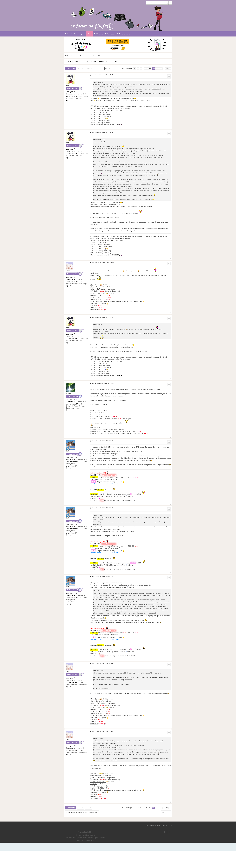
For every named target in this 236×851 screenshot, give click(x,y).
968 (75, 277)
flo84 (67, 451)
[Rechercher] (167, 3)
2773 (75, 399)
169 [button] (150, 68)
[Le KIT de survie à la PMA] (118, 51)
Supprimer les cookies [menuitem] (157, 825)
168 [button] (146, 68)
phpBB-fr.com (89, 840)
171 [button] (157, 68)
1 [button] (140, 68)
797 (75, 92)
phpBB (78, 838)
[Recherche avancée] (170, 3)
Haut (170, 825)
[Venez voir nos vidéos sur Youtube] (169, 832)
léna (67, 85)
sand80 (68, 393)
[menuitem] (98, 33)
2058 (75, 457)
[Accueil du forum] (118, 18)
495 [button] (167, 68)
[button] (134, 68)
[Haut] (170, 128)
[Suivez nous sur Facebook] (160, 832)
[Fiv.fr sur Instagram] (164, 832)
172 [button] (161, 68)
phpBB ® (89, 832)
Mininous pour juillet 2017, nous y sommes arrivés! (91, 61)
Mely (67, 271)
